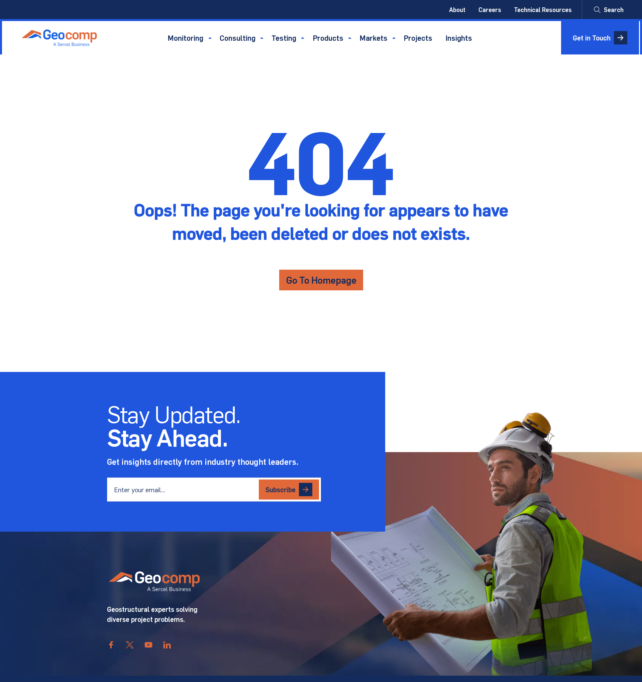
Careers (489, 9)
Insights (458, 38)
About (457, 9)
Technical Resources (543, 9)
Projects (418, 38)
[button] (608, 9)
